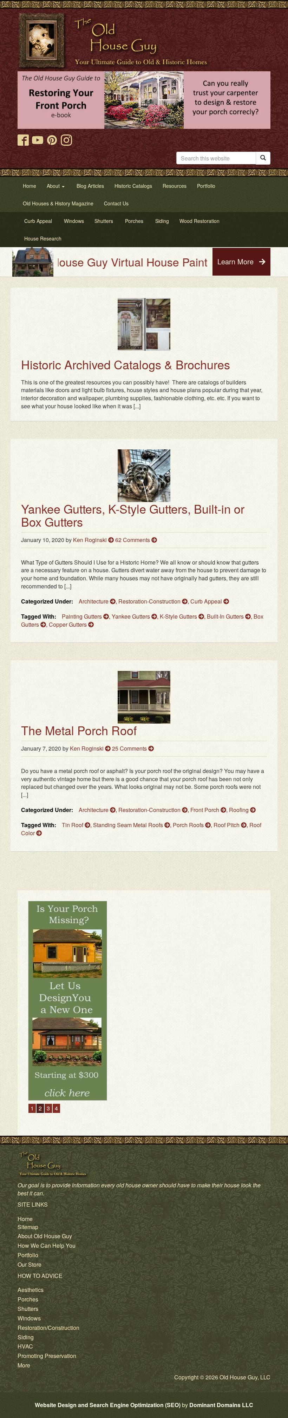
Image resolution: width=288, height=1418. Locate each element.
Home (25, 1219)
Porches (28, 1299)
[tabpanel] (144, 953)
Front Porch (205, 810)
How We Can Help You (47, 1245)
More (24, 1365)
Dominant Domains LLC (221, 1405)
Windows (29, 1318)
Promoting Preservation (47, 1356)
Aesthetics (31, 1290)
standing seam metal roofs (128, 825)
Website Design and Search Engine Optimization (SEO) (108, 1405)
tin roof (73, 825)
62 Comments (133, 540)
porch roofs (189, 825)
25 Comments (130, 748)
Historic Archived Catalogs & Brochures (125, 364)
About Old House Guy (45, 1236)
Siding (26, 1337)
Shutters (28, 1309)
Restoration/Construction (48, 1328)
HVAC (25, 1346)
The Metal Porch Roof (79, 730)
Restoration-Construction (150, 601)
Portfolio (28, 1255)
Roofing (239, 810)
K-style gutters (179, 616)
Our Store (29, 1264)
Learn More (236, 261)
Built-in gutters (226, 616)
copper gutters (68, 624)
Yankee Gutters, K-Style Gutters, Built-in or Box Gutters (132, 515)
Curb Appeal (206, 601)
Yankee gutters (131, 616)
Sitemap (28, 1227)
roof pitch (227, 825)
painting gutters (82, 616)
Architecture (94, 601)
